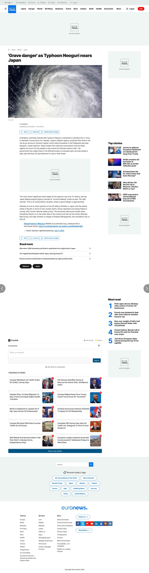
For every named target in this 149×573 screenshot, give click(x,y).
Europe (32, 9)
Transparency (62, 535)
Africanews (42, 543)
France (54, 488)
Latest (23, 9)
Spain (71, 483)
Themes (23, 516)
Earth (91, 9)
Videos (22, 547)
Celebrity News (78, 488)
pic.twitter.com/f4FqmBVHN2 (71, 226)
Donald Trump (57, 483)
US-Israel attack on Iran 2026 (66, 478)
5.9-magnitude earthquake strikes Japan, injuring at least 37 (41, 253)
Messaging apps (44, 537)
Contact (60, 537)
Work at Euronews (63, 541)
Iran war (94, 488)
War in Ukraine (88, 478)
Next (76, 9)
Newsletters (83, 530)
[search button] (71, 2)
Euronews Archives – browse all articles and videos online (28, 558)
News (13, 49)
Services (42, 516)
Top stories (115, 143)
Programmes (24, 550)
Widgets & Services (45, 541)
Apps (40, 535)
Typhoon (25, 266)
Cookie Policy (62, 528)
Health (99, 9)
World (39, 9)
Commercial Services (64, 522)
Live (141, 9)
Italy (65, 488)
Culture (83, 9)
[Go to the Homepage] (12, 9)
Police (66, 494)
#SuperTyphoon (30, 224)
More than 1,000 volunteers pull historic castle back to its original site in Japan (47, 248)
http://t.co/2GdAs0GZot (48, 226)
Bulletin (41, 522)
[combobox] (82, 2)
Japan (25, 49)
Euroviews (108, 9)
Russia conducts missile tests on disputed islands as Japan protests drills (46, 259)
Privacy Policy (62, 531)
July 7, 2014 (59, 231)
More (59, 516)
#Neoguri (41, 224)
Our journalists (25, 553)
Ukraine (82, 483)
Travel (68, 9)
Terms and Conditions (65, 525)
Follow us (42, 531)
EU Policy (49, 9)
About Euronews (63, 519)
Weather (42, 525)
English (9, 2)
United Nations (80, 494)
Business (59, 9)
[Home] (8, 49)
